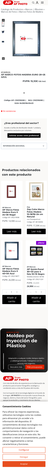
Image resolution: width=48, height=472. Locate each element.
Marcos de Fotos (9, 11)
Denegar (24, 457)
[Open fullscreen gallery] (44, 57)
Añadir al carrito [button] (12, 299)
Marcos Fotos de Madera (31, 11)
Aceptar (24, 464)
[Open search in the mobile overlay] (33, 3)
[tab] (24, 56)
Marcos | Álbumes (34, 9)
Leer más (12, 231)
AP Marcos (5, 72)
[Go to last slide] (3, 20)
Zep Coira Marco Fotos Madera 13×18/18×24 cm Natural (35, 213)
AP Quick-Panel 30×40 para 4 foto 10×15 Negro (35, 271)
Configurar (24, 449)
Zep (28, 207)
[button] (3, 23)
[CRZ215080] (26, 38)
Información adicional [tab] (14, 146)
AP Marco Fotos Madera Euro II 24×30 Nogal (10, 212)
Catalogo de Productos (12, 9)
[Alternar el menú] (42, 2)
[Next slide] (3, 58)
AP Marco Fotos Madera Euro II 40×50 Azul (10, 271)
